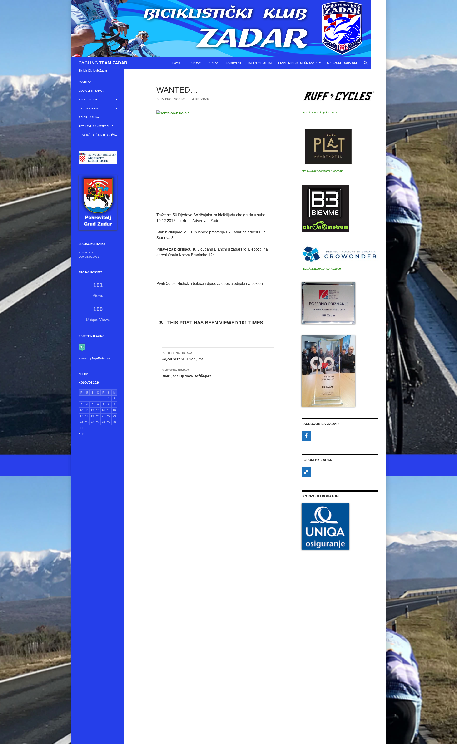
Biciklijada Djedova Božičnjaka (187, 373)
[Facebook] (306, 436)
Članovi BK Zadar (91, 90)
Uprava (196, 62)
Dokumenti (234, 62)
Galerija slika (89, 117)
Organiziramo (89, 108)
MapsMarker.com (101, 358)
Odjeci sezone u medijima (182, 356)
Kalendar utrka (260, 62)
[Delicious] (306, 472)
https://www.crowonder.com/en (321, 268)
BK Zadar (202, 99)
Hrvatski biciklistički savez (297, 62)
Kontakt (214, 62)
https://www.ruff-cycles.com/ (319, 112)
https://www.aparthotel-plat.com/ (322, 171)
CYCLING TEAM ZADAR (103, 62)
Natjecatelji (88, 99)
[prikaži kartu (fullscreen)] (82, 347)
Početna (85, 81)
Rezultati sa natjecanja (96, 126)
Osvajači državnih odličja (98, 135)
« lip (81, 433)
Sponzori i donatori (342, 62)
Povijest (178, 62)
